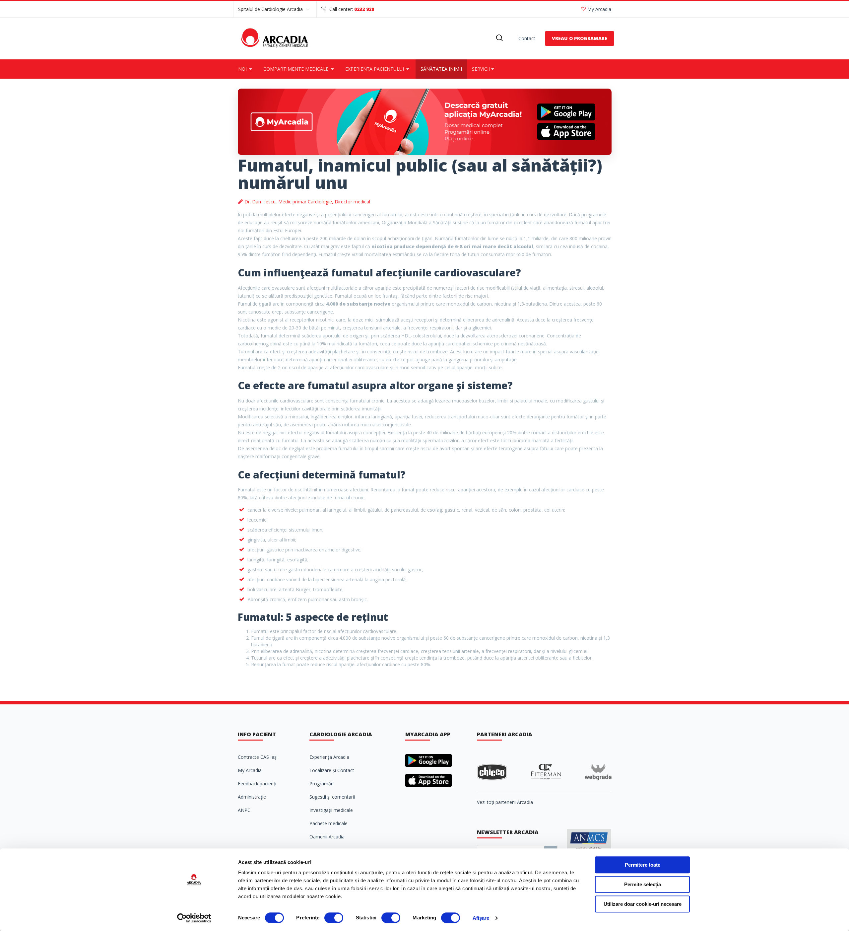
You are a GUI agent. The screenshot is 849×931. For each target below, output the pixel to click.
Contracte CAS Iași (258, 757)
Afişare (481, 918)
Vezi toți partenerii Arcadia (505, 802)
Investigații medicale (331, 810)
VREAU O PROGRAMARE (579, 38)
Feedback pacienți (257, 783)
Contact (526, 38)
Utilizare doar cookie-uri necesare (643, 904)
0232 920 (364, 9)
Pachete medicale (328, 823)
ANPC (244, 810)
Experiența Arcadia (329, 757)
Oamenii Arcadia (327, 836)
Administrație (252, 797)
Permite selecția (642, 884)
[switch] (333, 917)
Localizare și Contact (331, 770)
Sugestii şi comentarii (332, 797)
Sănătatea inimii (441, 69)
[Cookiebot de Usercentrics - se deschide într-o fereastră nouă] (194, 918)
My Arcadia (599, 9)
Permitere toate (642, 865)
